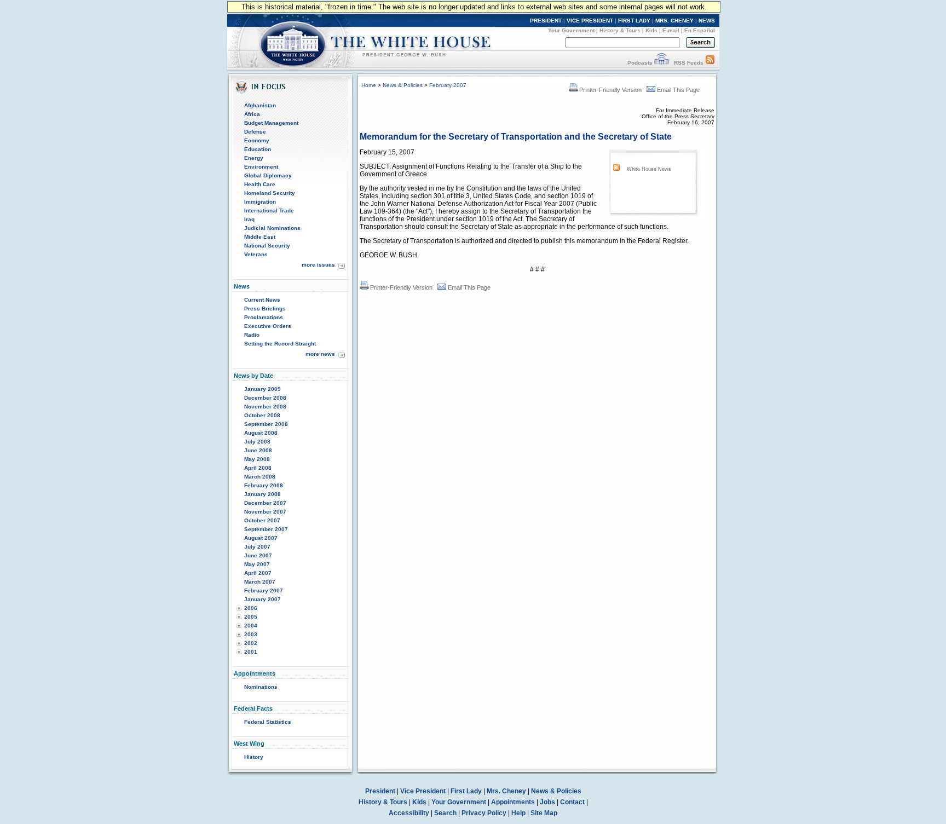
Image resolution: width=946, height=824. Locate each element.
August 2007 (261, 538)
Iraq (249, 219)
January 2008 (262, 494)
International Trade (269, 211)
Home (368, 85)
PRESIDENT (546, 21)
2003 (250, 634)
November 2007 (265, 512)
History (253, 757)
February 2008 (263, 485)
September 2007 (266, 529)
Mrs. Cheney (506, 791)
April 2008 (258, 468)
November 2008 (265, 407)
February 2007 (263, 590)
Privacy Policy (484, 813)
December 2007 (265, 503)
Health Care (259, 184)
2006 (250, 608)
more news (320, 354)
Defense (255, 132)
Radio (251, 335)
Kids (651, 30)
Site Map (543, 813)
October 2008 (262, 415)
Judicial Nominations (272, 228)
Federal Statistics (267, 722)
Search (445, 813)
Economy (256, 140)
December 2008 (265, 398)
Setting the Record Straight (280, 344)
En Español (699, 30)
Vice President (423, 791)
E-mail (670, 30)
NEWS (707, 21)
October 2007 (262, 520)
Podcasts (640, 63)
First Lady (466, 791)
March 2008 (259, 477)
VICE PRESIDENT (590, 21)
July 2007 (257, 547)
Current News (262, 300)
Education (257, 149)
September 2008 (266, 424)
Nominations (261, 687)
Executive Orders (267, 326)
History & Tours (620, 30)
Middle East (259, 237)
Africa (252, 114)
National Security (267, 246)
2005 (250, 617)
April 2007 (258, 573)
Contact (572, 802)
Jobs (547, 802)
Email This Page (678, 90)
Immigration (260, 202)
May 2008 (257, 459)
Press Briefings (265, 309)
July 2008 (257, 442)
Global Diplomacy (268, 175)
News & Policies (403, 85)
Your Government (571, 30)
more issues (318, 265)
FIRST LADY (634, 21)
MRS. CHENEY (674, 21)
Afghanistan (260, 105)
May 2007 (257, 564)
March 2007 (259, 582)
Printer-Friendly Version (610, 90)
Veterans (256, 254)
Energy (253, 158)
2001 (250, 652)
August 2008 (261, 433)
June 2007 (258, 555)
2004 (250, 626)
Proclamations (263, 317)
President (380, 791)
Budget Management (271, 123)
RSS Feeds (688, 63)
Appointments (513, 802)
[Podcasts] (661, 63)
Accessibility (409, 813)
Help (518, 813)
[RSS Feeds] (710, 63)
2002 (250, 643)
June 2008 (258, 450)
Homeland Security (269, 193)
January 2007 (262, 599)
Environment (261, 167)
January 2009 (262, 389)
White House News (649, 169)
